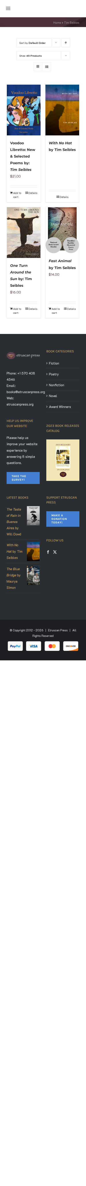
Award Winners (60, 406)
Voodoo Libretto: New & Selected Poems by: (22, 156)
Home (57, 22)
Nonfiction (56, 385)
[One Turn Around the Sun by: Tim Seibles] (24, 232)
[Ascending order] (66, 42)
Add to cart (17, 195)
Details (32, 193)
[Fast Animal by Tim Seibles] (62, 230)
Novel (53, 396)
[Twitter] (55, 552)
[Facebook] (48, 552)
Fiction (54, 363)
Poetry (54, 374)
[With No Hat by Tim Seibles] (62, 110)
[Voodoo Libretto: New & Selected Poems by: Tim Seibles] (24, 110)
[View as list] (46, 66)
